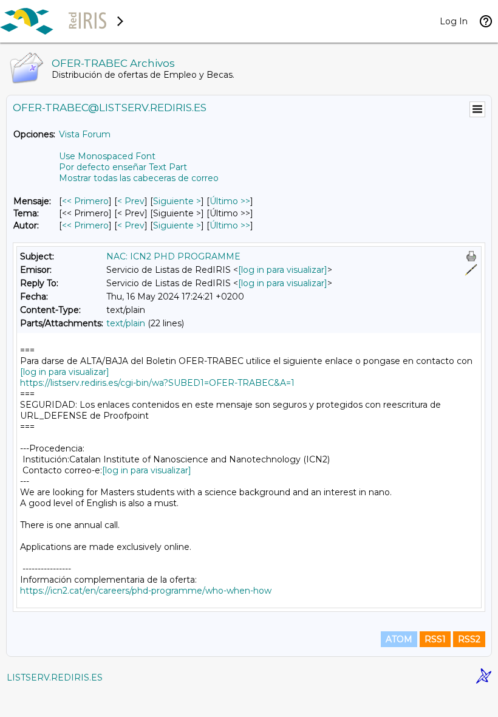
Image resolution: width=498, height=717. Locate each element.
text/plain (125, 323)
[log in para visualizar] (282, 269)
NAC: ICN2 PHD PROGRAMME (173, 256)
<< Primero (85, 201)
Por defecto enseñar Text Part (123, 167)
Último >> (230, 201)
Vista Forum (85, 134)
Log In (454, 21)
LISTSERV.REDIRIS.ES (55, 677)
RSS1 (435, 639)
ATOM (399, 639)
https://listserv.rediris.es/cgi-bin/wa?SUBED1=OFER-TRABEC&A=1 (157, 382)
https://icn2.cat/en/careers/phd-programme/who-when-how (145, 590)
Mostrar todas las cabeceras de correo (139, 178)
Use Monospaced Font (107, 156)
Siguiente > (177, 201)
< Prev (131, 201)
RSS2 (469, 639)
